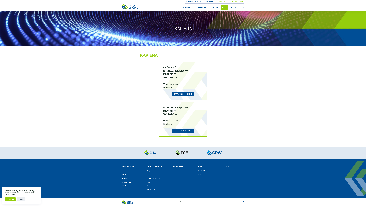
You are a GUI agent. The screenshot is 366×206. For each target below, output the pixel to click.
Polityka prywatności (175, 202)
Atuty (148, 182)
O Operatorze (151, 171)
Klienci (149, 186)
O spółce (186, 7)
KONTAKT (235, 7)
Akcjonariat (125, 178)
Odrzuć (20, 199)
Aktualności (201, 171)
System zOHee (151, 189)
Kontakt (226, 171)
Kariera (224, 7)
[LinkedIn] (243, 202)
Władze (124, 174)
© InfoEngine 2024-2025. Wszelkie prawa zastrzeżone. (150, 202)
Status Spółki (125, 186)
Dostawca (175, 171)
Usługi (148, 174)
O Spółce (124, 171)
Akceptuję (10, 199)
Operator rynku (200, 7)
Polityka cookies (188, 202)
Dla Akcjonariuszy (126, 182)
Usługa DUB (213, 7)
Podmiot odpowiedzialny (154, 178)
